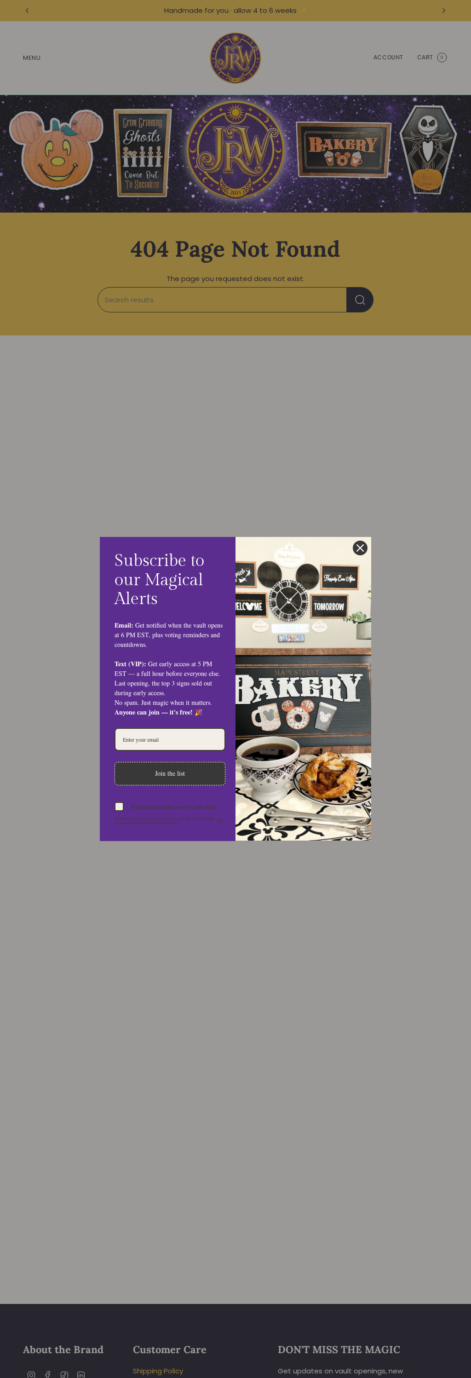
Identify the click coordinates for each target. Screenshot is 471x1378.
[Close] (360, 548)
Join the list (170, 773)
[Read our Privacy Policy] (219, 820)
